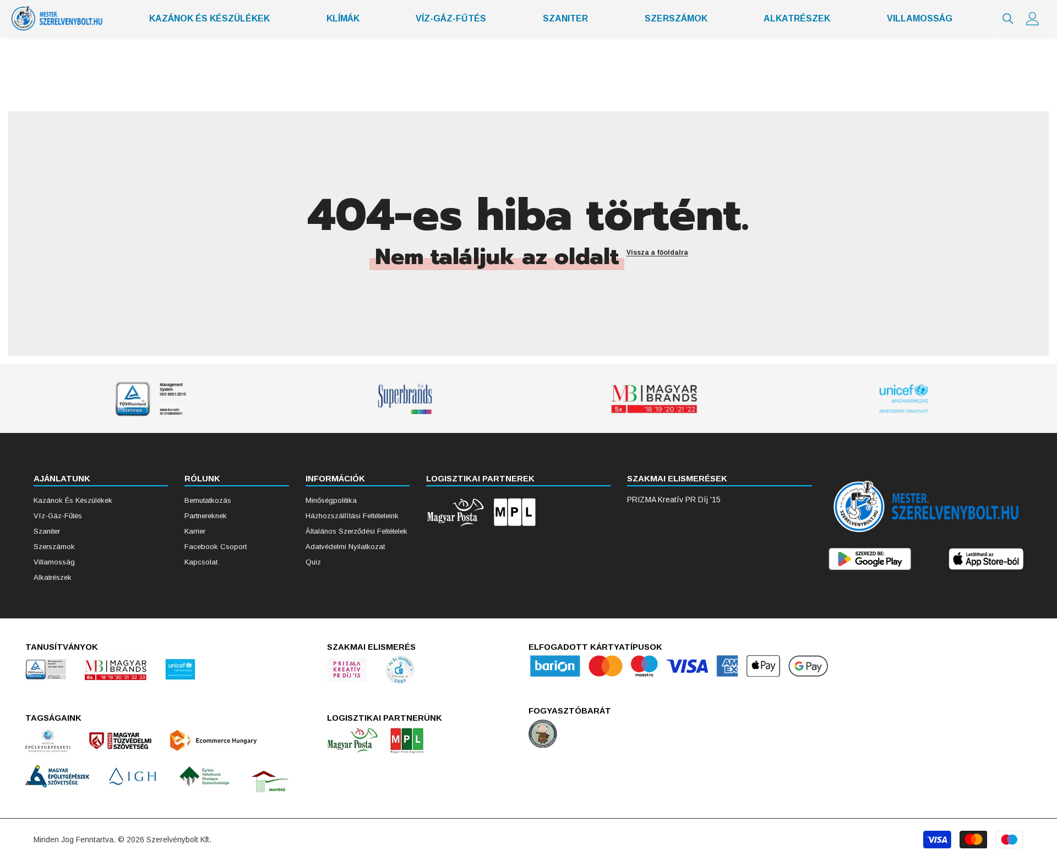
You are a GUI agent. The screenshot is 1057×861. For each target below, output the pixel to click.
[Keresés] (1008, 18)
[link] (155, 399)
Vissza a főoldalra (657, 252)
